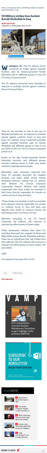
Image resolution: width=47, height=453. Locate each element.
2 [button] (20, 339)
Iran (5, 273)
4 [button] (27, 339)
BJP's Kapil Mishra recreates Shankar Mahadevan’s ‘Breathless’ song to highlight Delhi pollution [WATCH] (23, 328)
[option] (23, 320)
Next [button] (40, 312)
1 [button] (16, 339)
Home (3, 8)
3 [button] (23, 339)
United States (17, 273)
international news (13, 8)
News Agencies (8, 23)
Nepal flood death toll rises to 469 (21, 400)
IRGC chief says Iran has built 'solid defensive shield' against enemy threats (22, 419)
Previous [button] (7, 312)
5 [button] (31, 339)
